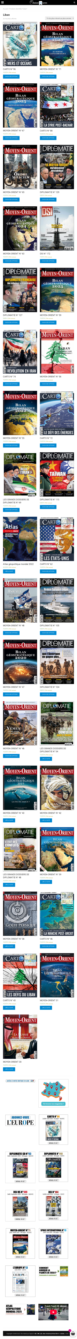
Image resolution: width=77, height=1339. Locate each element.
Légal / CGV (64, 1334)
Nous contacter (51, 1334)
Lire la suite (9, 571)
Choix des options (11, 76)
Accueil (5, 9)
